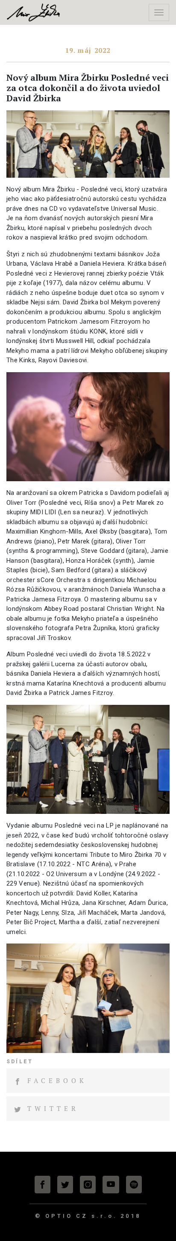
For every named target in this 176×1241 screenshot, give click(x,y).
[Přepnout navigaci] (159, 12)
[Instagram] (88, 1184)
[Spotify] (134, 1184)
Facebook (57, 1080)
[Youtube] (111, 1184)
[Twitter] (65, 1184)
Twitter (53, 1108)
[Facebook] (42, 1184)
